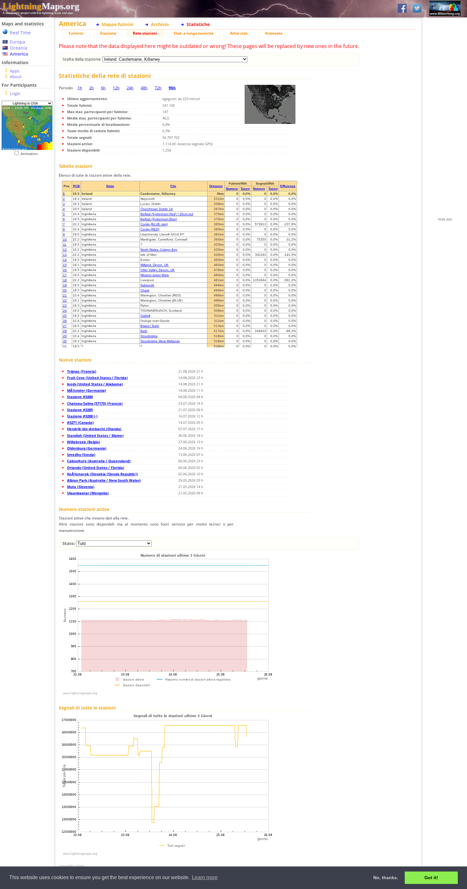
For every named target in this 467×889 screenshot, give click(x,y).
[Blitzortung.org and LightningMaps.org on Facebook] (402, 8)
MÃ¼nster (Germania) (86, 390)
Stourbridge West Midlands (160, 341)
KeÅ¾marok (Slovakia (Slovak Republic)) (102, 474)
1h (80, 88)
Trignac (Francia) (81, 371)
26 (65, 320)
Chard (144, 290)
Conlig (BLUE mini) (154, 224)
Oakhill (145, 315)
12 (65, 249)
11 (64, 244)
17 (65, 275)
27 (65, 326)
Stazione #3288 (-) (82, 416)
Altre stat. (239, 33)
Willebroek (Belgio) (83, 441)
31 (65, 346)
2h (91, 88)
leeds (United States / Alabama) (95, 384)
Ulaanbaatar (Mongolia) (88, 493)
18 (65, 280)
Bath (143, 331)
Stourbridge (149, 336)
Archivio (160, 24)
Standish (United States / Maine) (95, 435)
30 (65, 341)
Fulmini (76, 33)
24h (130, 88)
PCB (76, 186)
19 (65, 285)
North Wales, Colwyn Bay (158, 249)
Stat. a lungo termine (193, 33)
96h (172, 88)
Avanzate (273, 33)
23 (65, 305)
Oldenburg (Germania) (86, 448)
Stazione (108, 33)
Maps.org (41, 6)
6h (103, 88)
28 (65, 331)
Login (15, 93)
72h (158, 88)
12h (116, 88)
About (16, 76)
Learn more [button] (205, 877)
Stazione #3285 (80, 409)
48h (144, 88)
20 (65, 290)
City (173, 186)
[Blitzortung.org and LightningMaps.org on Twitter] (417, 8)
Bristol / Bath (149, 326)
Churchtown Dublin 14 (156, 209)
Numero (232, 188)
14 (65, 259)
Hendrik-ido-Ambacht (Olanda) (94, 428)
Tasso (245, 188)
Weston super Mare (154, 275)
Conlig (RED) (149, 229)
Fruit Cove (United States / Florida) (97, 377)
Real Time (20, 33)
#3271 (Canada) (80, 422)
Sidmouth (147, 285)
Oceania (18, 48)
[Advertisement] (24, 195)
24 (65, 310)
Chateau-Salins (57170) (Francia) (95, 403)
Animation (31, 153)
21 (65, 295)
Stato (110, 186)
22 (65, 300)
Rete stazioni (145, 33)
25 (65, 315)
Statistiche (198, 24)
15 (65, 265)
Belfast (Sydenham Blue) (158, 219)
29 (65, 336)
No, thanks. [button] (385, 877)
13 (65, 254)
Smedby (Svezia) (81, 454)
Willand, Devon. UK (154, 265)
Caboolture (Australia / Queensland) (99, 460)
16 (65, 270)
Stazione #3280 (80, 396)
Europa (17, 42)
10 (65, 239)
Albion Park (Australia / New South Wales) (104, 480)
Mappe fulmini (117, 24)
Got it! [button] (431, 877)
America (19, 54)
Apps (14, 71)
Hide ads (445, 219)
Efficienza (287, 186)
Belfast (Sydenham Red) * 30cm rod (166, 214)
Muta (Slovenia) (80, 486)
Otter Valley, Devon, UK (157, 270)
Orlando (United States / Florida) (95, 467)
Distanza (216, 186)
